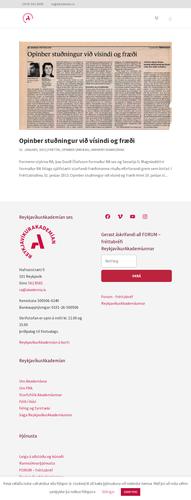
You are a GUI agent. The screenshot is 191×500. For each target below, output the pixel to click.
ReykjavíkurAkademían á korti (44, 342)
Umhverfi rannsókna (107, 149)
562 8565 (35, 282)
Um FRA (26, 388)
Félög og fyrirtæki (34, 408)
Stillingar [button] (108, 491)
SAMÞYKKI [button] (130, 492)
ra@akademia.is (32, 289)
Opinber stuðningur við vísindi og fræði (77, 140)
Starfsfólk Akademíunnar (40, 394)
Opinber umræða (75, 149)
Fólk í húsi (27, 401)
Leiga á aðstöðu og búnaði (41, 456)
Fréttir (54, 149)
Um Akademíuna (33, 381)
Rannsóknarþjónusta (37, 463)
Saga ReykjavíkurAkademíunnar (45, 414)
